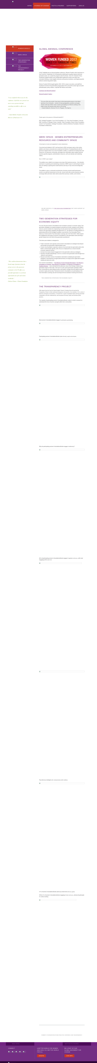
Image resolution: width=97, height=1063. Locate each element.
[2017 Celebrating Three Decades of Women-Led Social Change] (27, 2)
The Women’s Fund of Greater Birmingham (65, 262)
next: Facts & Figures (72, 1043)
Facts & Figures (58, 5)
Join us (81, 5)
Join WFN (69, 1055)
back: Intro (15, 1043)
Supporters (71, 5)
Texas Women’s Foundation (59, 264)
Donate (41, 1055)
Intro (29, 5)
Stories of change (41, 5)
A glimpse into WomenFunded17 (47, 90)
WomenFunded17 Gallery (45, 94)
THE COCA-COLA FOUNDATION (62, 208)
